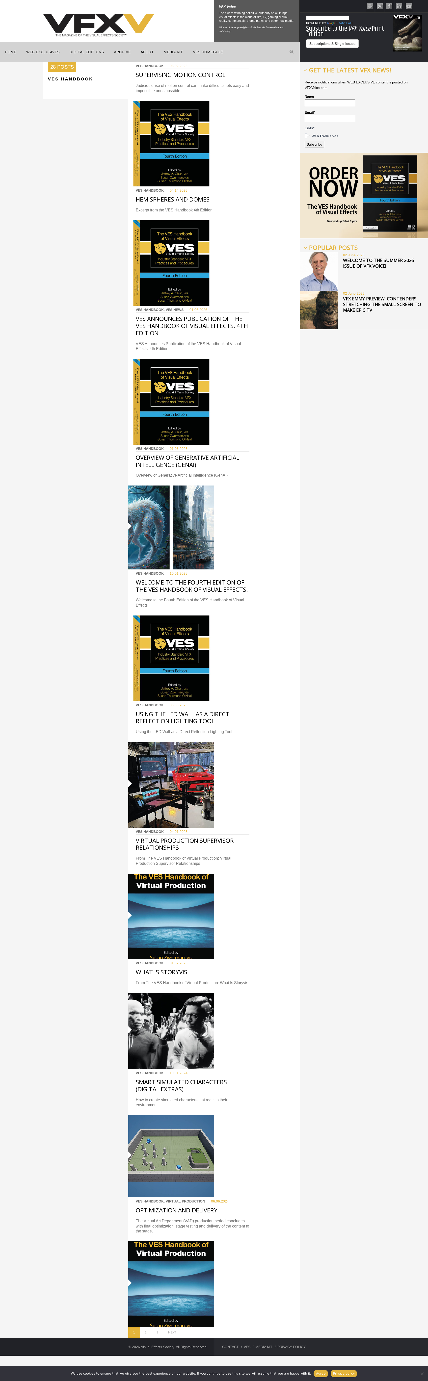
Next (172, 1332)
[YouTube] (408, 6)
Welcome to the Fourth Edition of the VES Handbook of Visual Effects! (192, 585)
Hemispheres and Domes (173, 199)
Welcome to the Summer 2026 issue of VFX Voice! (378, 263)
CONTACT (230, 1347)
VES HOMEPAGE (208, 52)
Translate (344, 23)
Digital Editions (87, 52)
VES (247, 1347)
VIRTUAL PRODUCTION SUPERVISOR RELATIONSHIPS (185, 844)
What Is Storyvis (161, 972)
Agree (321, 1373)
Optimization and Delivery (176, 1210)
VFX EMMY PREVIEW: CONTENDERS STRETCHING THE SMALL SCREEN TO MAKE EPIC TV (382, 304)
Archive (122, 52)
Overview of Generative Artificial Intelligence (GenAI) (187, 461)
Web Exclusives (43, 52)
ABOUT (147, 52)
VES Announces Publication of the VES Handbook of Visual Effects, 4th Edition (192, 325)
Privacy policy (344, 1373)
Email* (310, 112)
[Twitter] (379, 6)
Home (10, 52)
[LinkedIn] (399, 6)
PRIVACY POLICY (291, 1347)
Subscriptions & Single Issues (332, 44)
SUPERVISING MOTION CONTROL (180, 75)
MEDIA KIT (173, 52)
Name (309, 97)
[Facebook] (389, 6)
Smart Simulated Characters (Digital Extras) (181, 1085)
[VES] (370, 6)
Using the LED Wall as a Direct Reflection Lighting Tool (182, 717)
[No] (421, 1373)
